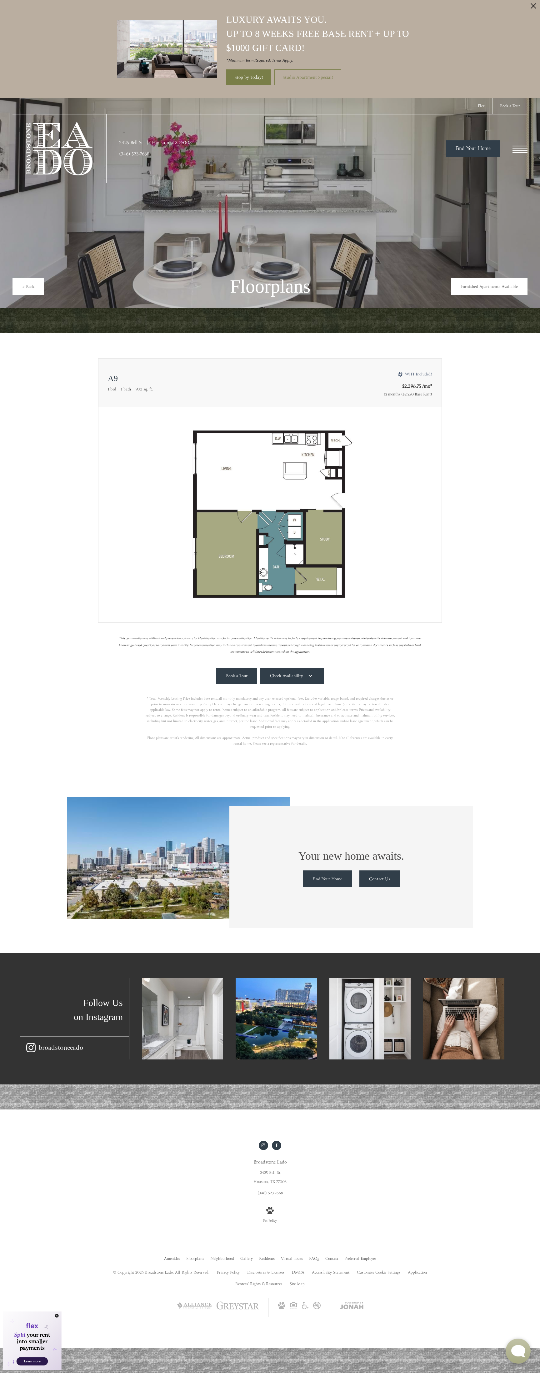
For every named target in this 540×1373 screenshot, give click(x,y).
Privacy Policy (228, 1273)
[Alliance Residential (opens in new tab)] (194, 1312)
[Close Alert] (533, 7)
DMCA (298, 1273)
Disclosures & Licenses (265, 1273)
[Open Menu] (520, 149)
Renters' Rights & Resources (258, 1284)
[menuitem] (172, 1259)
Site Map (297, 1284)
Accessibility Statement (330, 1273)
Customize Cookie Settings (378, 1273)
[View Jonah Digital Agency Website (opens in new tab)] (351, 1307)
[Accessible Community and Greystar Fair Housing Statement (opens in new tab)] (305, 1308)
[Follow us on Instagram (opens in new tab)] (263, 1145)
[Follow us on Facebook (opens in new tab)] (276, 1145)
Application (417, 1273)
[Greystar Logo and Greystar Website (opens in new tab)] (238, 1309)
